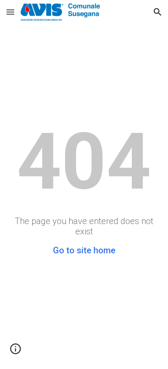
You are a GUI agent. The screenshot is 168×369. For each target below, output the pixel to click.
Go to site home (84, 250)
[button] (10, 12)
